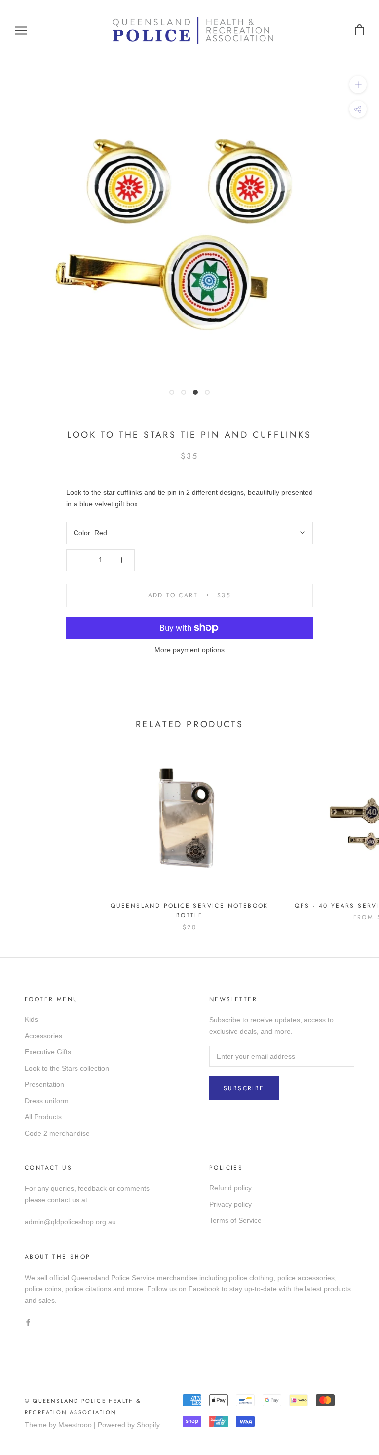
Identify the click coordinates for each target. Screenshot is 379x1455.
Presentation (44, 1084)
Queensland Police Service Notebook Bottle (189, 910)
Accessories (43, 1035)
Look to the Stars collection (67, 1068)
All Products (43, 1117)
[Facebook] (28, 1321)
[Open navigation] (21, 30)
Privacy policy (230, 1204)
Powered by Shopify (129, 1425)
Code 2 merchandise (57, 1133)
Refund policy (230, 1188)
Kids (31, 1019)
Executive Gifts (48, 1052)
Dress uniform (47, 1101)
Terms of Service (235, 1220)
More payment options (189, 650)
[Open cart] (359, 30)
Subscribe (244, 1088)
